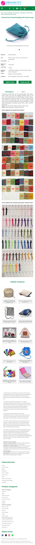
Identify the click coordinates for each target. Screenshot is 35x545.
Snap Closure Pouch (6, 523)
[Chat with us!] (12, 536)
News (3, 469)
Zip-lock (4, 510)
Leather (4, 501)
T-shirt (3, 514)
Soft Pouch (4, 527)
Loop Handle (5, 512)
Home (2, 12)
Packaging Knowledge (7, 480)
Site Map (4, 482)
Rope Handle (5, 506)
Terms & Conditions (6, 478)
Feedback (4, 471)
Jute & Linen (5, 497)
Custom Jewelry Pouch (7, 520)
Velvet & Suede (5, 495)
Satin (3, 493)
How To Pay (4, 474)
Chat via (24, 82)
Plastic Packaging (6, 504)
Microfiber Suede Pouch (7, 521)
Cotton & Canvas (6, 499)
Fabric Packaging (8, 12)
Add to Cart (10, 82)
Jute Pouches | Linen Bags (19, 12)
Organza (4, 491)
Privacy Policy (5, 467)
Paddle (3, 503)
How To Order (5, 473)
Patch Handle (5, 508)
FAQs (3, 476)
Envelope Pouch (6, 525)
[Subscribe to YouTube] (9, 536)
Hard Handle (5, 516)
